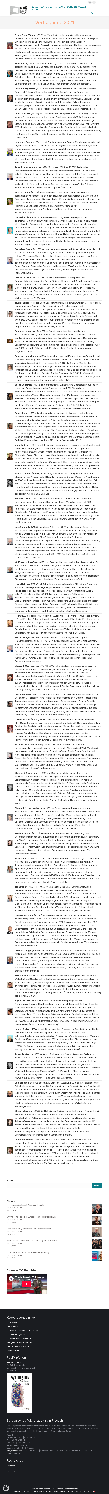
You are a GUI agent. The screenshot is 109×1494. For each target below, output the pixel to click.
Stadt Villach (12, 1322)
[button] (6, 1488)
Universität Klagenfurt (16, 1334)
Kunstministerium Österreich (19, 1338)
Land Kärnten (12, 1326)
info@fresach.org (14, 1451)
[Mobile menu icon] (98, 10)
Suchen (10, 1180)
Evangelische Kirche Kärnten (19, 1342)
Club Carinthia (13, 1350)
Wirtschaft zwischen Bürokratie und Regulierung (28, 1252)
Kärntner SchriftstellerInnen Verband (22, 1330)
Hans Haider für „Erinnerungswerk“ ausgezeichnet (29, 1229)
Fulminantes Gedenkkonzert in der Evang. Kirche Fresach (32, 1240)
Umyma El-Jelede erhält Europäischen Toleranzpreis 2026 (32, 1217)
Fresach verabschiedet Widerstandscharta (25, 1205)
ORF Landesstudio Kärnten (18, 1346)
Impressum (11, 1471)
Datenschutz (12, 1465)
